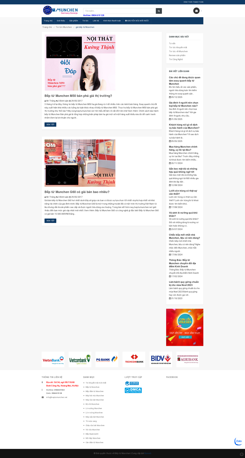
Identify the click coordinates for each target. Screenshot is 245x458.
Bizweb (147, 453)
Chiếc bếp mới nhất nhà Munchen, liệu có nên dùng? (184, 236)
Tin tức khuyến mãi (178, 47)
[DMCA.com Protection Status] (133, 390)
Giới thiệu (61, 21)
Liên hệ (96, 21)
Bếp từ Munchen (93, 387)
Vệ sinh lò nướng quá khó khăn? (183, 214)
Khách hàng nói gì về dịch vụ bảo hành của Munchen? (184, 126)
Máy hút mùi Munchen (95, 396)
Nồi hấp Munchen (93, 438)
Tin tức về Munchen (178, 51)
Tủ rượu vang (91, 421)
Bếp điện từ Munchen (95, 391)
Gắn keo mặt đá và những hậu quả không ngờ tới (183, 170)
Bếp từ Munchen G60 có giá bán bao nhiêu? (77, 191)
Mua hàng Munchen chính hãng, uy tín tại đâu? (183, 148)
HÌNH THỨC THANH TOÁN (193, 2)
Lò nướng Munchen (94, 408)
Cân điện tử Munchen (95, 442)
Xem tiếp (50, 124)
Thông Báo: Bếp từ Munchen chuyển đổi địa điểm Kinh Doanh (182, 263)
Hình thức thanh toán (112, 21)
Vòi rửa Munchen (93, 430)
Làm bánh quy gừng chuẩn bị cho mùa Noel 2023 (184, 283)
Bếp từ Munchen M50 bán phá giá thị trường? (78, 95)
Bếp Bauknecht (92, 434)
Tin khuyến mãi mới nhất (96, 383)
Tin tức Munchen (64, 27)
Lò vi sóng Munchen (94, 413)
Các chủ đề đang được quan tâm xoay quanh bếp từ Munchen (184, 80)
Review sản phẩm (177, 55)
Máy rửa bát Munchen (95, 400)
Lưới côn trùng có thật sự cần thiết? (183, 192)
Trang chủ (48, 21)
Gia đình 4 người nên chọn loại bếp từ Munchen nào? (183, 104)
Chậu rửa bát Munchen (95, 425)
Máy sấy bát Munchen (95, 417)
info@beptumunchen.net (56, 397)
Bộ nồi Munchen (92, 404)
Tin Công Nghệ (176, 59)
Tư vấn (172, 43)
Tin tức (85, 21)
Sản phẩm (73, 21)
